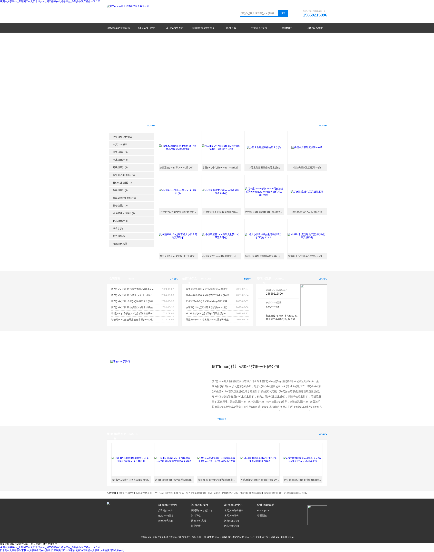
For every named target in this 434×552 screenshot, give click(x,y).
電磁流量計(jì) (120, 167)
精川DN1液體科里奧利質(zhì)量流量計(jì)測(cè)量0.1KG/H (131, 479)
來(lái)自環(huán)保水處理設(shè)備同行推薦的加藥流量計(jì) (174, 479)
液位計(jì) (118, 228)
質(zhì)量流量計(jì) (123, 182)
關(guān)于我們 (146, 27)
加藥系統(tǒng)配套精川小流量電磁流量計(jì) (179, 256)
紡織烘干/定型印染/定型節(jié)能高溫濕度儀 (307, 256)
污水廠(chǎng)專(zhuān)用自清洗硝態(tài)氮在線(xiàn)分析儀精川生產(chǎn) (264, 211)
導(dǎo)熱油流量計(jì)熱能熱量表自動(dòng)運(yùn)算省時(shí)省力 (217, 479)
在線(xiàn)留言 (166, 515)
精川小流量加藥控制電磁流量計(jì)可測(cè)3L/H (264, 256)
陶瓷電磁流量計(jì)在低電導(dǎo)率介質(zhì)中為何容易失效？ (209, 289)
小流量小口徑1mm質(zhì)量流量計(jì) (179, 211)
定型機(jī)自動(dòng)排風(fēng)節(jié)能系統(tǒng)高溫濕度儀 (303, 479)
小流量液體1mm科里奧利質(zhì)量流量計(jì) (221, 256)
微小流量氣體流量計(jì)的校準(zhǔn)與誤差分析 (209, 295)
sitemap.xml (263, 510)
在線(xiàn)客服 (272, 306)
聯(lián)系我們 (315, 27)
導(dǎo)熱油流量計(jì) (124, 198)
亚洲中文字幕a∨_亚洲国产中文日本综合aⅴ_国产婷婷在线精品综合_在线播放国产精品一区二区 (50, 1)
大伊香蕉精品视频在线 (112, 550)
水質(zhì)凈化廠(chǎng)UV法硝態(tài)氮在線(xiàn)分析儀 (221, 167)
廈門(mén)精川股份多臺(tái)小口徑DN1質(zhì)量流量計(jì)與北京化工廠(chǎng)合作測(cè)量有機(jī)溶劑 (134, 295)
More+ (323, 125)
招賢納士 (287, 27)
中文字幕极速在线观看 (39, 550)
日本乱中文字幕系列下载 (13, 550)
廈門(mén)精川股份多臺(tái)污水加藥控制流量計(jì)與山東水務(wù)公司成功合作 (134, 307)
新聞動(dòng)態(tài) (203, 27)
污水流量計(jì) (120, 159)
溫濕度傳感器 (120, 243)
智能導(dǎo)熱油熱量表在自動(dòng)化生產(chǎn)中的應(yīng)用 (134, 319)
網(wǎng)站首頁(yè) (118, 27)
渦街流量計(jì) (120, 152)
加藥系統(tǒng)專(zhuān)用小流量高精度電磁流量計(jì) (179, 167)
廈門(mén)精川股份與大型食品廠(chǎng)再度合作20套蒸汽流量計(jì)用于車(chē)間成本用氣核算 (134, 289)
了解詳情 (221, 419)
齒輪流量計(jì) (120, 205)
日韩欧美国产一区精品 (63, 550)
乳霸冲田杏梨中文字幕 (87, 550)
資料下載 (231, 27)
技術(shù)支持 (259, 27)
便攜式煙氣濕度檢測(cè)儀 (307, 167)
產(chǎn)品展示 (174, 27)
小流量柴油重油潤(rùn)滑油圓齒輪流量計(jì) (221, 211)
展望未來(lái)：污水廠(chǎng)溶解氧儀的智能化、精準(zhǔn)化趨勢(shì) (209, 319)
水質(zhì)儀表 (120, 144)
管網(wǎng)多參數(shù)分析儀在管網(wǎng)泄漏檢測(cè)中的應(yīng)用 (134, 313)
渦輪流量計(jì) (120, 190)
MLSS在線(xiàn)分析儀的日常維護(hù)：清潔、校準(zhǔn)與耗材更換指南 (209, 313)
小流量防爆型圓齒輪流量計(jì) (264, 167)
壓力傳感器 (119, 236)
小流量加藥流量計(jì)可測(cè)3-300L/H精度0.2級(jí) (260, 479)
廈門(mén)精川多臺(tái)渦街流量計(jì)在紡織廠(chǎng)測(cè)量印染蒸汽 (134, 301)
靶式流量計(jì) (120, 220)
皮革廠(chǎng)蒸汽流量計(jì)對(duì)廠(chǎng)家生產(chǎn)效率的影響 (209, 307)
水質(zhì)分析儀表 (122, 136)
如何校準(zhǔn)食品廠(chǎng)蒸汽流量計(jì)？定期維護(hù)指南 (209, 301)
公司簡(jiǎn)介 (165, 510)
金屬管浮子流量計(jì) (124, 213)
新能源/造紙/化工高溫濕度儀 (307, 211)
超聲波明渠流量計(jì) (124, 175)
